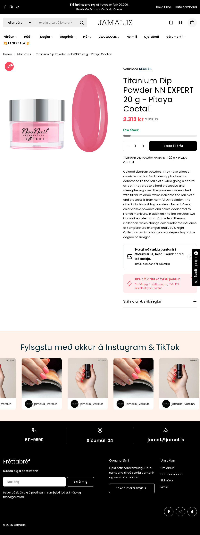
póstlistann (157, 284)
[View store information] (190, 256)
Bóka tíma (163, 7)
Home (7, 54)
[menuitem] (10, 37)
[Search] (81, 22)
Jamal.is (19, 525)
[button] (196, 267)
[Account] (180, 22)
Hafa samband (186, 7)
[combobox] (45, 22)
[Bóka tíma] (171, 22)
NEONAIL (145, 69)
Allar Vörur (24, 54)
